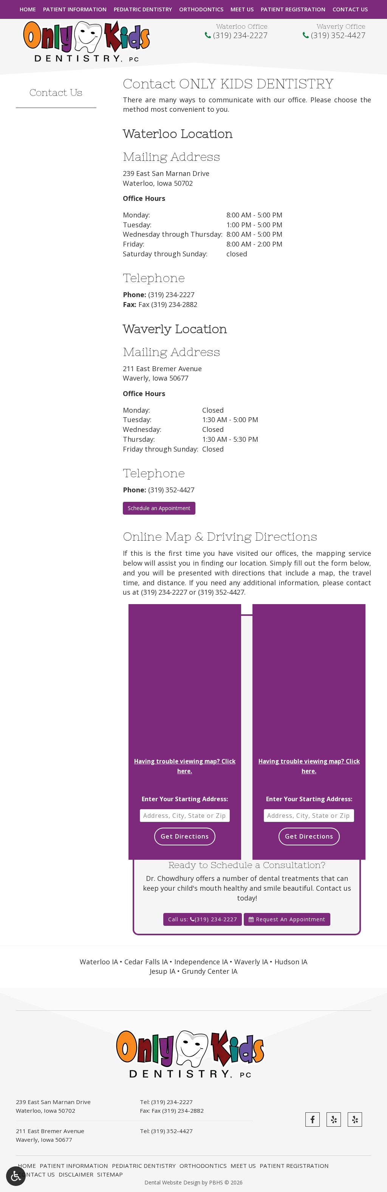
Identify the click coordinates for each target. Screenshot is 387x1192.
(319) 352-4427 (338, 35)
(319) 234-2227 (240, 35)
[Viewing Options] (16, 1176)
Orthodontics (201, 9)
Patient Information (75, 9)
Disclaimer (76, 1174)
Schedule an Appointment (159, 508)
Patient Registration (293, 9)
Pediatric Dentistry (143, 9)
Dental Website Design (172, 1182)
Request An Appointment (289, 919)
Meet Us (242, 9)
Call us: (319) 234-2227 (202, 919)
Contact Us (350, 9)
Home (28, 9)
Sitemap (110, 1174)
